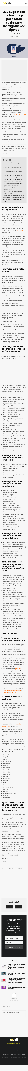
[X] (15, 1047)
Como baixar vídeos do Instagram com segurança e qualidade (16, 973)
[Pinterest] (21, 1047)
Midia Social (19, 868)
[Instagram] (18, 1047)
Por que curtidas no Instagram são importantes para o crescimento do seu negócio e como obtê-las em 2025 (17, 980)
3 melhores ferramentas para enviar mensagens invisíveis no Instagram (17, 987)
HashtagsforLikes (15, 690)
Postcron (13, 692)
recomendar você (20, 114)
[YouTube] (24, 1047)
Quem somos (6, 1054)
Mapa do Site (11, 1060)
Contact (18, 1060)
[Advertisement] (14, 70)
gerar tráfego (20, 230)
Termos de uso (5, 1057)
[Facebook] (12, 1047)
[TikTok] (11, 1050)
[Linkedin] (14, 1050)
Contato (23, 1057)
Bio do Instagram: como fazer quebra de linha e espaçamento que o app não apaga (17, 966)
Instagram (10, 868)
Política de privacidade (19, 1054)
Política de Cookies (15, 1057)
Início (11, 1054)
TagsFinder (6, 690)
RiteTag (5, 692)
